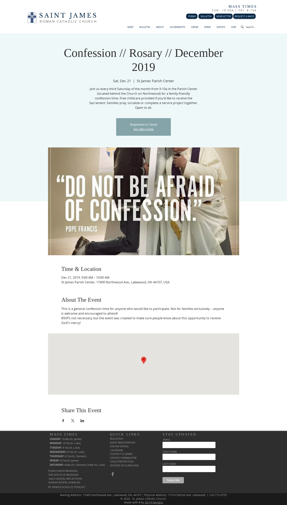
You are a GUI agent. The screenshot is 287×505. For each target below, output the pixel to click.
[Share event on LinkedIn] (82, 420)
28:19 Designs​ (154, 502)
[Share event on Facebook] (63, 420)
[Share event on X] (73, 420)
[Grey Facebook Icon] (112, 474)
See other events (144, 129)
